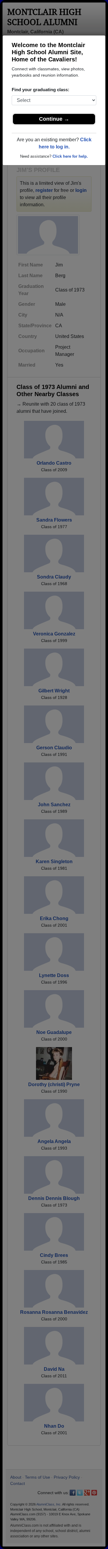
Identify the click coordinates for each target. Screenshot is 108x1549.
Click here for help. (70, 156)
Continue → (54, 119)
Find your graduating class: (40, 89)
